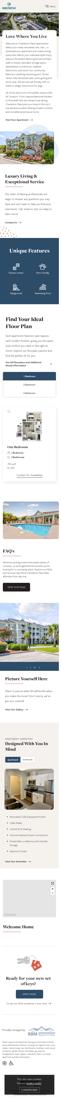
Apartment (13, 759)
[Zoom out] (53, 893)
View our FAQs (17, 587)
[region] (29, 899)
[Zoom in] (53, 889)
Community (28, 759)
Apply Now (29, 994)
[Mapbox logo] (10, 914)
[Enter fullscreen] (53, 883)
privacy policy (33, 1083)
